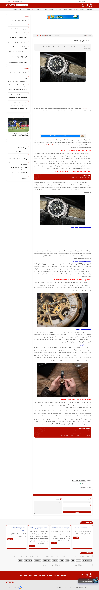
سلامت (24, 9)
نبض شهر (32, 556)
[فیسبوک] (12, 5)
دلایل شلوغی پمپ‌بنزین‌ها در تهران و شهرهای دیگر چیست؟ (18, 21)
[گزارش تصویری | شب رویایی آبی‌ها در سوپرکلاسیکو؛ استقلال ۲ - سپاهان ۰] (18, 125)
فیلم (20, 9)
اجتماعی (84, 35)
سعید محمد (75, 556)
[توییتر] (7, 5)
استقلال (58, 556)
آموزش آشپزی (82, 556)
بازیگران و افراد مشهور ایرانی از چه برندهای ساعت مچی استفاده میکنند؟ (38, 528)
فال (69, 556)
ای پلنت (66, 565)
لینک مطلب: (88, 480)
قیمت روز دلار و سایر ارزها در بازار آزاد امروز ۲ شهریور (79, 430)
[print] (35, 35)
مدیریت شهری (51, 9)
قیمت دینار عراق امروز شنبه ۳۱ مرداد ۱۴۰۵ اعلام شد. (60, 136)
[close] (97, 577)
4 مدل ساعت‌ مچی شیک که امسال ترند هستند (83, 528)
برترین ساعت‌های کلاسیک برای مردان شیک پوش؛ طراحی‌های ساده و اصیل (60, 528)
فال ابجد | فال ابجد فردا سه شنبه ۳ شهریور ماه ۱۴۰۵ (17, 81)
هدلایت (67, 560)
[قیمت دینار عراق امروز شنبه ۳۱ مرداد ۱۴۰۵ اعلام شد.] (82, 136)
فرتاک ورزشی (89, 556)
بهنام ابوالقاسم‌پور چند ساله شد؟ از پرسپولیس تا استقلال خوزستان (18, 85)
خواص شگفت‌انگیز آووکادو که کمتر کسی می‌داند (18, 94)
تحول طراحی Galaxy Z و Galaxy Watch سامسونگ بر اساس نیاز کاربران (17, 163)
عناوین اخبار (82, 9)
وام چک (72, 560)
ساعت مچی (83, 487)
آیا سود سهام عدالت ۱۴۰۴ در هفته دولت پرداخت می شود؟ (17, 52)
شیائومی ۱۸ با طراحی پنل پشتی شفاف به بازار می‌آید (17, 155)
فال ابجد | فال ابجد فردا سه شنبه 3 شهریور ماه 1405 (86, 580)
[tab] (23, 116)
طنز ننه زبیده (39, 556)
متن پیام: (58, 499)
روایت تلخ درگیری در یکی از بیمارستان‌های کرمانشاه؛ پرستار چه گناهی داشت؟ (18, 57)
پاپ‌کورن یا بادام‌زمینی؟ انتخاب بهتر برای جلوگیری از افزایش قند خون (17, 90)
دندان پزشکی (55, 560)
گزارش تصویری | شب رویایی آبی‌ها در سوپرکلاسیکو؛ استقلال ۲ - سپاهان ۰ (19, 134)
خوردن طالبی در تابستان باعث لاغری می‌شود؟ (80, 177)
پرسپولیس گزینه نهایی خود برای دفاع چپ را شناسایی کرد (19, 28)
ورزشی (34, 9)
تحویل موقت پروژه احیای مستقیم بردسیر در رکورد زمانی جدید (18, 109)
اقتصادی (45, 9)
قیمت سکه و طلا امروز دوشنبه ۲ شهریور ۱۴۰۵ (80, 433)
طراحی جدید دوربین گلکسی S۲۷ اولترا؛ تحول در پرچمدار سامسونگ (18, 168)
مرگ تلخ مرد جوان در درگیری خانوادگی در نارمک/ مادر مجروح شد (17, 43)
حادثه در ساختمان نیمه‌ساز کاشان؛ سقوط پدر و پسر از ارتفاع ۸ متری (18, 98)
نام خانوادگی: (87, 499)
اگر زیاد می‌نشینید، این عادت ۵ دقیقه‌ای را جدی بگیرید (18, 73)
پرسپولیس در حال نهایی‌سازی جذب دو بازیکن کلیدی (17, 24)
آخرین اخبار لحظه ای (28, 560)
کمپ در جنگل (59, 565)
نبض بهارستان (46, 556)
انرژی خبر (20, 560)
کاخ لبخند (61, 560)
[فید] (14, 5)
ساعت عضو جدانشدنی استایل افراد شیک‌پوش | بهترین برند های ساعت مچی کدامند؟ (17, 529)
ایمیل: (88, 505)
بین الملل (70, 9)
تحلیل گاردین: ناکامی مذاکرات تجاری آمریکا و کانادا (18, 105)
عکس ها (24, 115)
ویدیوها (13, 115)
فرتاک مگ (15, 9)
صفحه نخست (89, 9)
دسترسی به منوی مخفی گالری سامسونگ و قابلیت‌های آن (19, 177)
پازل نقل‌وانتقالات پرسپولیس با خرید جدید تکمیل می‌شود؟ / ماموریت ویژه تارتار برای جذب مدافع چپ (17, 61)
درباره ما (91, 1)
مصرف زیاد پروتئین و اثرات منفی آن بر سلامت (19, 102)
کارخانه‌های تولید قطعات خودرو (86, 565)
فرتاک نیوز (84, 108)
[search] (17, 5)
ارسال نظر (77, 512)
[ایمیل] (38, 35)
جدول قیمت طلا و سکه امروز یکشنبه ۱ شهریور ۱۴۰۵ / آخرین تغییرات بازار (75, 435)
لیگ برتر (53, 556)
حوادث (28, 9)
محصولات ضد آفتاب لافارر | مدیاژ (49, 565)
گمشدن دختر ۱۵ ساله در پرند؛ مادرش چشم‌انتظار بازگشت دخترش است (18, 38)
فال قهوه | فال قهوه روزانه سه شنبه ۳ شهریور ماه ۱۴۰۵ (18, 77)
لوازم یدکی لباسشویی (74, 565)
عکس (87, 1)
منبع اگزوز (78, 560)
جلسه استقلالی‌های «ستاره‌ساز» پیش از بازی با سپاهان (19, 47)
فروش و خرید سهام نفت (87, 560)
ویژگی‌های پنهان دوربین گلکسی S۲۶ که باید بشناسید (19, 147)
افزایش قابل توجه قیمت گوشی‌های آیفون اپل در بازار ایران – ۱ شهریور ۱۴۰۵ (18, 159)
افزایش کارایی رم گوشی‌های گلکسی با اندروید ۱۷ (18, 151)
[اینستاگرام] (10, 5)
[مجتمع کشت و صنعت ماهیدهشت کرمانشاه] (63, 17)
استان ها (65, 9)
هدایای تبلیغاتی (37, 560)
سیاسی (76, 9)
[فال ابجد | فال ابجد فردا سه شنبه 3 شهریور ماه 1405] (95, 581)
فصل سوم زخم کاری (24, 556)
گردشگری (39, 9)
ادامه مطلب (76, 537)
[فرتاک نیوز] (86, 7)
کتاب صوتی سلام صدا (14, 556)
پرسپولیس (64, 556)
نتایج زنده (79, 1)
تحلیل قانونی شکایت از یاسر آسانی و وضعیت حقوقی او (17, 33)
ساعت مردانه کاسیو (49, 145)
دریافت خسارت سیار (46, 560)
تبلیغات (83, 1)
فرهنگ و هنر (58, 9)
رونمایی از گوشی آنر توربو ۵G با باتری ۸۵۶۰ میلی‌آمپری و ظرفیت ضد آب (19, 173)
